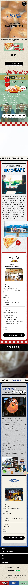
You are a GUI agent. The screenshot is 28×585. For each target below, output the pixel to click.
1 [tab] (13, 36)
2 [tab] (14, 36)
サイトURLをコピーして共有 (14, 567)
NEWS (3, 558)
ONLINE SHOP (5, 562)
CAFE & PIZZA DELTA (7, 552)
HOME (3, 548)
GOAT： (3, 555)
